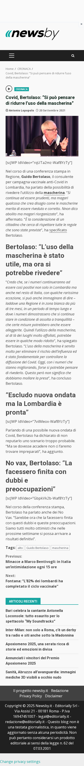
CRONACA (22, 89)
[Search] (72, 55)
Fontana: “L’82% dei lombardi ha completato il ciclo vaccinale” (34, 581)
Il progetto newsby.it (30, 690)
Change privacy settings (20, 761)
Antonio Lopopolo (21, 110)
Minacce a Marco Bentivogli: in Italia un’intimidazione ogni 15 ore (38, 561)
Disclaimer (53, 695)
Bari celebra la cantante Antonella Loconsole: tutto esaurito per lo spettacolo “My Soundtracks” (34, 616)
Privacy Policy (30, 695)
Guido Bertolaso (37, 548)
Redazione (60, 690)
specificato (58, 230)
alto (20, 548)
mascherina (60, 548)
